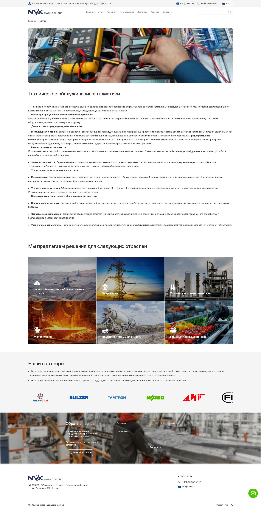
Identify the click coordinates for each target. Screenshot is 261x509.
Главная (90, 12)
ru (227, 3)
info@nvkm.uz (187, 3)
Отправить (155, 447)
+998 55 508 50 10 (209, 3)
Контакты (167, 12)
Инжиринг (112, 12)
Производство (127, 12)
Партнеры (142, 12)
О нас (100, 12)
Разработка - (223, 505)
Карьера (155, 12)
